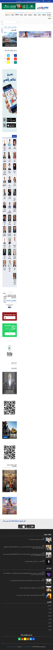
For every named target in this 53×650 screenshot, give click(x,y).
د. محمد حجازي (14, 198)
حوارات (12, 14)
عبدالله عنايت (14, 245)
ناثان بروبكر (9, 223)
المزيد (49, 18)
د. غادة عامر (14, 171)
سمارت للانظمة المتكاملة (12, 646)
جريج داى (15, 268)
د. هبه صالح (9, 171)
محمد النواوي (4, 160)
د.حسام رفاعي (4, 268)
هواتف (35, 14)
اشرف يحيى (4, 245)
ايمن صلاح (15, 160)
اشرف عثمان (9, 197)
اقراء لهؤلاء (14, 136)
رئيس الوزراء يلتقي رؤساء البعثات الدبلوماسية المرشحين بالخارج (31, 587)
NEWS (17, 14)
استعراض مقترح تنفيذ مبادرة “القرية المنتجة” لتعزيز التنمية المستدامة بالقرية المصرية (27, 580)
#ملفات (50, 609)
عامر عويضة (9, 257)
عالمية (25, 14)
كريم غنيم (4, 197)
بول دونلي (9, 245)
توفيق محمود (14, 210)
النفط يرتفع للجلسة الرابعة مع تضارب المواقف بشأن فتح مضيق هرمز (30, 595)
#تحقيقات (49, 605)
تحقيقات (44, 14)
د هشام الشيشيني (9, 211)
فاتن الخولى (14, 147)
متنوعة (21, 14)
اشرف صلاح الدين (14, 282)
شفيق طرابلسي (4, 234)
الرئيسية (49, 14)
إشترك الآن (10, 334)
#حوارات (49, 629)
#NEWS (49, 626)
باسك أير (4, 223)
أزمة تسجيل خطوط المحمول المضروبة (36, 539)
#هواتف (49, 612)
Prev (3, 383)
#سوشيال (49, 616)
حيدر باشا (15, 234)
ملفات (39, 14)
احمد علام (15, 223)
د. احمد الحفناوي (4, 184)
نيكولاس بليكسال (9, 234)
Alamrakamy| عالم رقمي (27, 646)
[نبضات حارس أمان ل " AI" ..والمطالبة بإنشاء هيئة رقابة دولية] (9, 39)
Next (16, 383)
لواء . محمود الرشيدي (4, 172)
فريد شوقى (9, 147)
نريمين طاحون (14, 257)
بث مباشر (7, 14)
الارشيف (2, 30)
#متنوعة (49, 622)
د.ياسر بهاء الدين (4, 148)
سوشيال (30, 14)
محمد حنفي (9, 160)
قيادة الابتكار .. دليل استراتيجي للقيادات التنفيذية (9, 392)
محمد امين (4, 257)
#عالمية (50, 619)
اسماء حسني (14, 184)
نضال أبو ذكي (9, 269)
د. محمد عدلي (9, 185)
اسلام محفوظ (4, 210)
